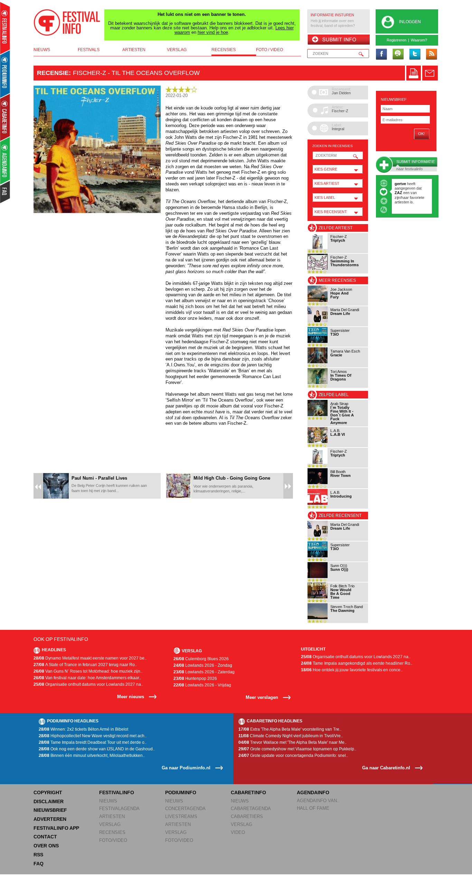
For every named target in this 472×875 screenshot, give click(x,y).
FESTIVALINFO (116, 792)
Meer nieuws (130, 696)
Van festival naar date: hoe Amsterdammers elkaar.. (87, 678)
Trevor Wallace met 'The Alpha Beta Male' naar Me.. (292, 742)
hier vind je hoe (213, 32)
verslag (177, 50)
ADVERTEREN (50, 819)
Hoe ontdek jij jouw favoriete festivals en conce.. (352, 670)
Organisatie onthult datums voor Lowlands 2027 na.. (88, 684)
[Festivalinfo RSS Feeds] (431, 54)
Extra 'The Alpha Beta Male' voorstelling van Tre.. (289, 729)
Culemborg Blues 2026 (201, 659)
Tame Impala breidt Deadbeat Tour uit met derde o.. (93, 742)
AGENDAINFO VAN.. (318, 800)
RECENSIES (112, 832)
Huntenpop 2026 (195, 678)
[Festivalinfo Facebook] (381, 54)
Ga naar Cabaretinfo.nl (386, 767)
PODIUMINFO (180, 792)
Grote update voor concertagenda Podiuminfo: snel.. (293, 755)
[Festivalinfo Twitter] (415, 54)
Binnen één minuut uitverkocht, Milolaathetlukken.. (92, 755)
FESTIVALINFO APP (56, 828)
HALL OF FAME (313, 808)
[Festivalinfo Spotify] (398, 54)
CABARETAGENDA (251, 808)
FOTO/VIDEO (113, 840)
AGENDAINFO (313, 792)
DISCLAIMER (49, 801)
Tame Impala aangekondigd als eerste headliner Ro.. (356, 663)
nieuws (42, 50)
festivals (89, 50)
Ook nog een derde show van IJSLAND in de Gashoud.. (97, 749)
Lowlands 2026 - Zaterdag (204, 672)
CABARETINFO (248, 792)
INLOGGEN (410, 21)
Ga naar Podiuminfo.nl (186, 767)
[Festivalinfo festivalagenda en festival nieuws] (5, 28)
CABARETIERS (247, 816)
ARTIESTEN (112, 816)
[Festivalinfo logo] (67, 22)
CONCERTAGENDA (185, 808)
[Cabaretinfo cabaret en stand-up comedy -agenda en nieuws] (5, 117)
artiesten (133, 50)
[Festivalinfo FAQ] (5, 192)
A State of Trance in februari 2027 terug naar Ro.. (85, 665)
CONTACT (45, 836)
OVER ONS (46, 845)
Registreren (396, 40)
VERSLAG (110, 824)
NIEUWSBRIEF (394, 99)
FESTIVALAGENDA (119, 808)
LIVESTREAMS (181, 816)
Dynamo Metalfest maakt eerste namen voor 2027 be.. (90, 658)
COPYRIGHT (48, 792)
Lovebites (404, 193)
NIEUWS (108, 801)
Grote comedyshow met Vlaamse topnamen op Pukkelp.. (297, 749)
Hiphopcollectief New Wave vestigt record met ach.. (93, 736)
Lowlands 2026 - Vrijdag (202, 685)
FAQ (39, 863)
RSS (38, 854)
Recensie (53, 72)
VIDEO (238, 832)
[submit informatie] (338, 40)
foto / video (269, 50)
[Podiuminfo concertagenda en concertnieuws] (5, 74)
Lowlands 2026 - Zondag (202, 665)
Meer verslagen (262, 697)
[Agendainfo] (5, 160)
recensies (223, 50)
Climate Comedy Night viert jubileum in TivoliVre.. (290, 736)
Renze (400, 184)
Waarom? (419, 40)
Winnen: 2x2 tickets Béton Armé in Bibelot (83, 729)
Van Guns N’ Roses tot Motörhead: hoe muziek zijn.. (88, 671)
